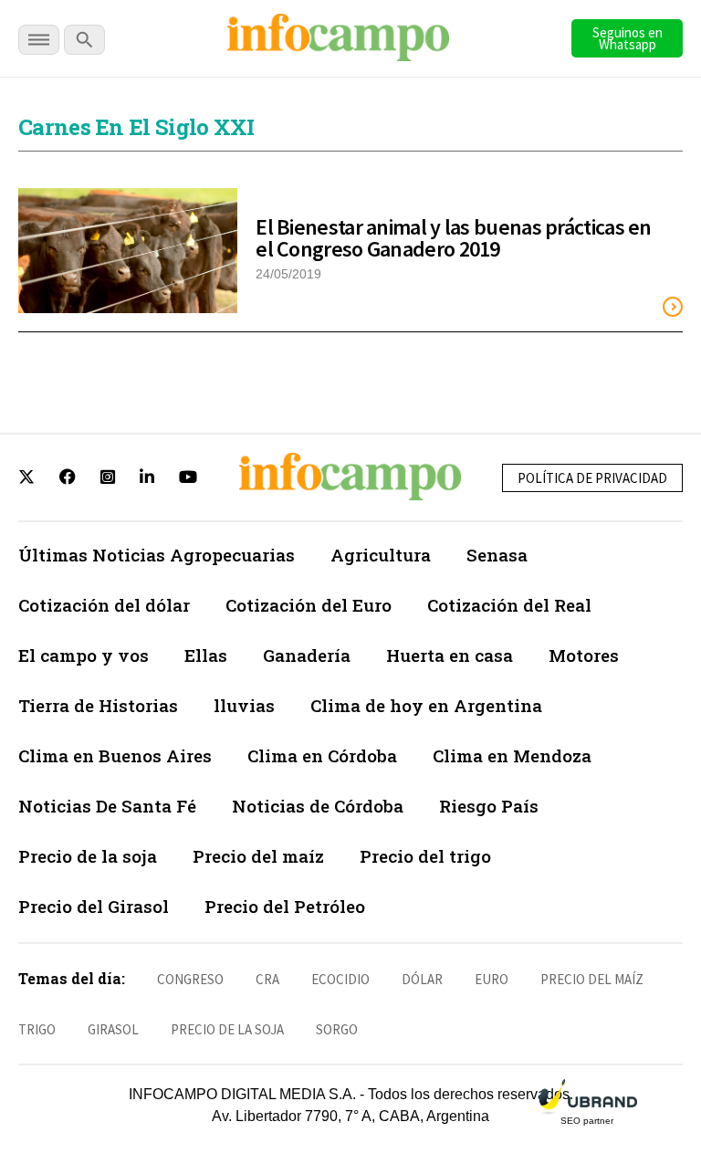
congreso (190, 979)
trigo (37, 1029)
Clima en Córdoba (322, 755)
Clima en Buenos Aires (115, 755)
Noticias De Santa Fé (107, 805)
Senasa (497, 554)
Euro (491, 979)
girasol (113, 1029)
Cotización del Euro (308, 604)
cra (267, 979)
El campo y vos (83, 655)
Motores (584, 655)
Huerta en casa (449, 655)
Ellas (205, 655)
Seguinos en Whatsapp (627, 38)
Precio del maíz (258, 855)
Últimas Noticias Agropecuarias (156, 554)
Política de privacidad (592, 478)
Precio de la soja (87, 855)
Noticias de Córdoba (317, 805)
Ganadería (306, 655)
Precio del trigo (425, 855)
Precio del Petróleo (284, 906)
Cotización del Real (509, 604)
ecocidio (340, 979)
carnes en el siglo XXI (136, 127)
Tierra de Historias (98, 705)
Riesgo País (489, 805)
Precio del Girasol (93, 906)
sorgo (337, 1029)
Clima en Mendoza (512, 755)
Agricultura (380, 554)
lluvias (244, 705)
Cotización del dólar (104, 604)
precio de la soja (227, 1029)
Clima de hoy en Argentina (426, 705)
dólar (422, 979)
